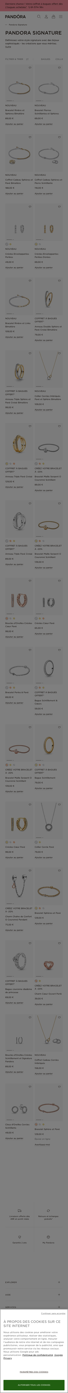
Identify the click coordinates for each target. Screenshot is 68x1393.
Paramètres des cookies (34, 1372)
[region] (34, 1351)
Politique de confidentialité (37, 1355)
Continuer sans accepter (53, 1313)
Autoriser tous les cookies (34, 1385)
